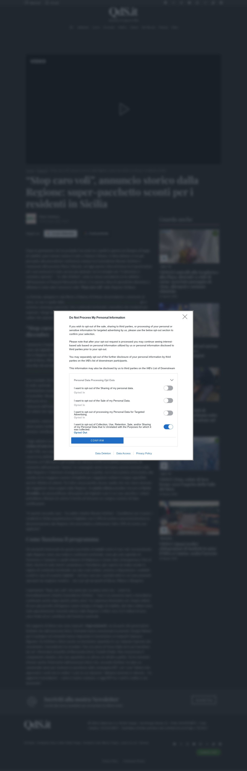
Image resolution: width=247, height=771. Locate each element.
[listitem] (123, 380)
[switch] (168, 388)
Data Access (123, 453)
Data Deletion (103, 453)
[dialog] (123, 385)
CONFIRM (97, 440)
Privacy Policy (144, 453)
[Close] (186, 317)
